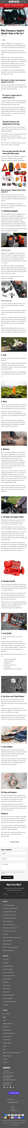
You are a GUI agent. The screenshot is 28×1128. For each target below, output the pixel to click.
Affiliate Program (7, 1043)
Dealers (5, 1046)
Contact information (15, 1124)
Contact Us (5, 1062)
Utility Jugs (6, 1004)
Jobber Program (7, 1055)
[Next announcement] (25, 5)
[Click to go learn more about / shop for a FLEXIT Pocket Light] (14, 297)
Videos (4, 1020)
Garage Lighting (7, 978)
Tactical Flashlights (8, 998)
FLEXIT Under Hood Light (9, 914)
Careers (5, 1059)
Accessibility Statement (9, 1033)
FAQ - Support (6, 1013)
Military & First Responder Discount (11, 1052)
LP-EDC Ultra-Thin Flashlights (10, 908)
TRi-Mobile (5, 934)
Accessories (6, 959)
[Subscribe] (23, 894)
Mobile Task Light (7, 940)
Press (4, 1049)
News (4, 1017)
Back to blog (15, 842)
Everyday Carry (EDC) (8, 972)
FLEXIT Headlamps (7, 921)
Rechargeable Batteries (9, 995)
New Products (6, 991)
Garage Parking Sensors (9, 975)
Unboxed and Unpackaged (9, 1001)
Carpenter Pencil (7, 944)
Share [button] (4, 40)
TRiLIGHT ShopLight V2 (9, 924)
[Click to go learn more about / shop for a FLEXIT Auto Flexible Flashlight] (14, 247)
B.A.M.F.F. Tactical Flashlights (10, 947)
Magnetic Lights (7, 988)
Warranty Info (6, 1026)
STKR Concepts (8, 1120)
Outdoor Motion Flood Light (10, 918)
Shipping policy (22, 1122)
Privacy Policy (6, 1039)
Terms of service (14, 1122)
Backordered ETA (7, 1030)
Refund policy (23, 1120)
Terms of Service (7, 1036)
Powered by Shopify (15, 1120)
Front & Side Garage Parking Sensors (12, 937)
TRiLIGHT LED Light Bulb (9, 931)
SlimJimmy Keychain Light (9, 911)
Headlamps (5, 982)
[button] (2, 1)
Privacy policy (7, 1122)
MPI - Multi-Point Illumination (10, 927)
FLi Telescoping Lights (8, 905)
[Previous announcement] (2, 5)
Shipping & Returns (7, 1023)
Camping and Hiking (8, 966)
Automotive (6, 962)
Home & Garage (7, 985)
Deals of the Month (7, 969)
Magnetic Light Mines (8, 950)
